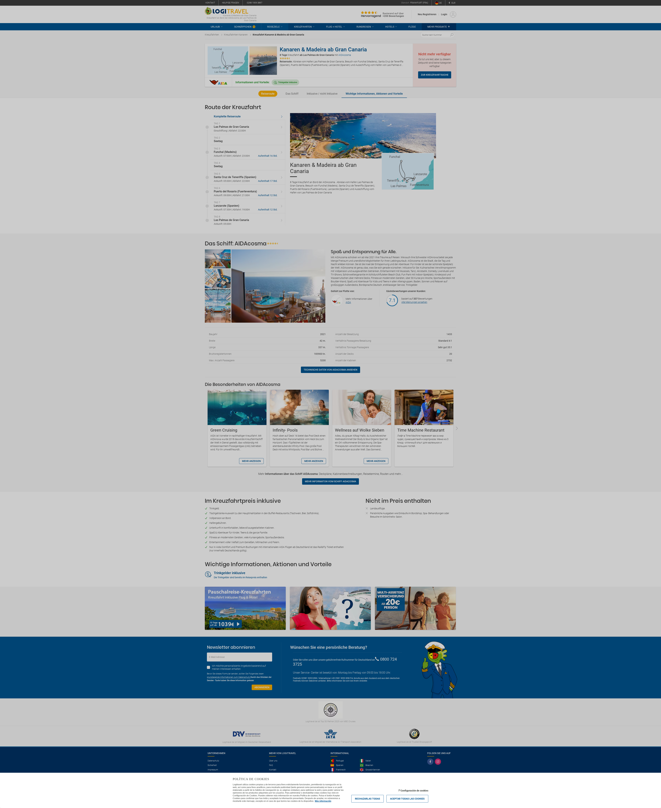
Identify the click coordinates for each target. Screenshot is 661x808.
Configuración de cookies (414, 790)
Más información (323, 801)
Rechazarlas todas (367, 798)
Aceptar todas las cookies (407, 798)
